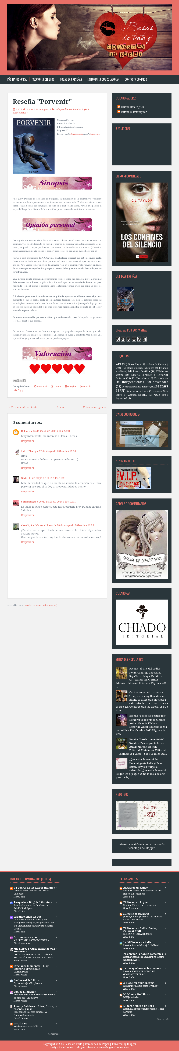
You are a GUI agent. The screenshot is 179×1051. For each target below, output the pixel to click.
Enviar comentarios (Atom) (41, 605)
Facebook (41, 386)
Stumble (86, 386)
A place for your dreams (138, 983)
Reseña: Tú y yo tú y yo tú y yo (139, 905)
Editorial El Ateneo (141, 375)
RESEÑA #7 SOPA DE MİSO (137, 934)
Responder (27, 441)
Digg (20, 390)
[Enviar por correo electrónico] (14, 380)
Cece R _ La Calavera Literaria (38, 525)
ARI (118, 364)
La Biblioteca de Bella (137, 942)
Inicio (60, 407)
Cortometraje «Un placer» (28, 983)
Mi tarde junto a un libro (138, 1005)
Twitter (57, 386)
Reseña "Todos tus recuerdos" (147, 715)
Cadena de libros (155, 364)
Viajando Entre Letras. (28, 916)
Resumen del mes (137, 391)
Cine (118, 367)
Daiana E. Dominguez (37, 109)
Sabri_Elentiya (29, 451)
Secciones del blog (43, 79)
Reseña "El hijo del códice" (145, 668)
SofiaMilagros (29, 501)
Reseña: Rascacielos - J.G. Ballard (141, 945)
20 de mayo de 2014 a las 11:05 (75, 525)
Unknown (26, 431)
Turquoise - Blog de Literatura (33, 902)
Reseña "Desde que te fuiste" (146, 739)
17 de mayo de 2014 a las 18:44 (47, 478)
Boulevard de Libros (27, 980)
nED (144, 394)
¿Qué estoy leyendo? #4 (143, 759)
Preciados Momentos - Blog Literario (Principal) (31, 967)
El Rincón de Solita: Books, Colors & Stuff (140, 929)
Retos (156, 391)
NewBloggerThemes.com (114, 1047)
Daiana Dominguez (132, 107)
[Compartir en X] (21, 380)
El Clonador (139, 378)
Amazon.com (76, 134)
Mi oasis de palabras (136, 913)
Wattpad (132, 395)
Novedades (160, 382)
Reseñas (77, 109)
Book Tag (133, 364)
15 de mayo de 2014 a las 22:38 (51, 431)
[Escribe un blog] (17, 380)
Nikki (24, 478)
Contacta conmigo (136, 79)
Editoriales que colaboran (103, 79)
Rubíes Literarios (25, 991)
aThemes (68, 1047)
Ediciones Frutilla (139, 371)
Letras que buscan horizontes (142, 968)
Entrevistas (161, 378)
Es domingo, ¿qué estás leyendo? (141, 986)
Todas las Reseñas (71, 79)
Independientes (63, 109)
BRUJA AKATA (131, 997)
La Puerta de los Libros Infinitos (34, 887)
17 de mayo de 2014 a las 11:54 (57, 451)
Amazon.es (95, 134)
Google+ (71, 386)
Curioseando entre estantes (146, 692)
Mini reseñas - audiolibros (28, 1026)
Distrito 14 (20, 1023)
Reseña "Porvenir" (42, 101)
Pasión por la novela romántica (143, 954)
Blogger (150, 848)
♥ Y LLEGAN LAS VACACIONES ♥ (31, 940)
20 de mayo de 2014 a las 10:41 (57, 501)
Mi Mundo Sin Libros (136, 994)
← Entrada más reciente (22, 407)
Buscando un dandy (135, 887)
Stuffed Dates (21, 971)
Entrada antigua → (94, 407)
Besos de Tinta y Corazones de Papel (87, 1044)
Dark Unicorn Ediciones (140, 368)
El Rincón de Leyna (135, 902)
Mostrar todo (53, 1034)
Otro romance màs (25, 937)
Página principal (17, 79)
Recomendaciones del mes (135, 386)
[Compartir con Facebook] (24, 380)
